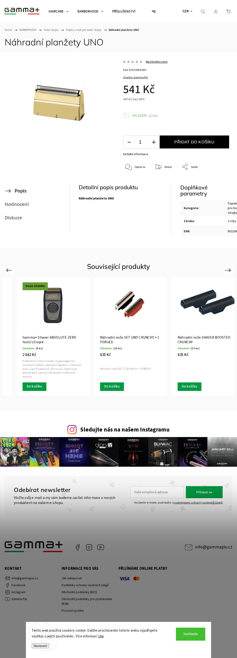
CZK (186, 11)
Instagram (89, 547)
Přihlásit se (204, 492)
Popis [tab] (21, 191)
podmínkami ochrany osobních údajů (198, 503)
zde (101, 636)
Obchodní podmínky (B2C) (79, 592)
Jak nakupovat (72, 578)
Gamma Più (100, 547)
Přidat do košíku (194, 142)
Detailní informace (135, 154)
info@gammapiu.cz (213, 547)
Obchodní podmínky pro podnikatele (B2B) (87, 601)
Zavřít (220, 182)
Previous (9, 270)
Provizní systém (73, 610)
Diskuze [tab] (13, 217)
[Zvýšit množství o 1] (153, 142)
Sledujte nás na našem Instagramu (125, 429)
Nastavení (40, 646)
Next (229, 270)
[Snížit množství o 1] (129, 142)
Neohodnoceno (157, 61)
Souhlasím (190, 634)
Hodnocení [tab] (17, 204)
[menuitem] (58, 11)
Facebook (77, 547)
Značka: (135, 77)
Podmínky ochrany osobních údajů (85, 585)
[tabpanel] (118, 336)
